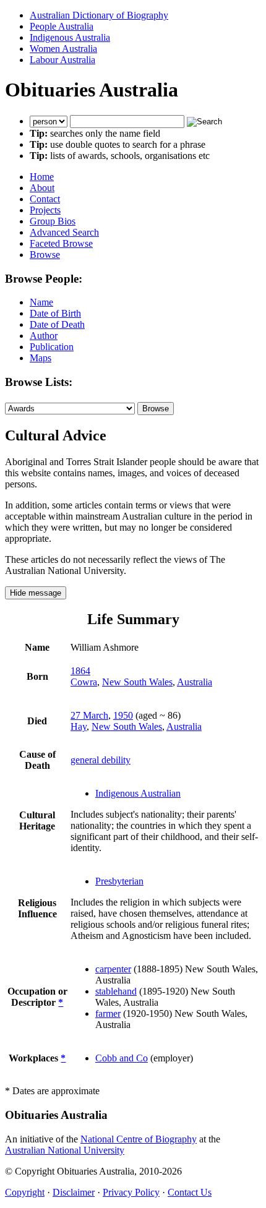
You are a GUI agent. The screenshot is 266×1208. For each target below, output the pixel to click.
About (42, 187)
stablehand (116, 991)
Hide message (35, 593)
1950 (123, 715)
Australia (194, 682)
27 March (89, 715)
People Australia (61, 26)
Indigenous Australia (70, 37)
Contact (45, 199)
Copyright (25, 1192)
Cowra (84, 682)
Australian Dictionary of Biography (99, 15)
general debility (101, 760)
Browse (45, 254)
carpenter (113, 969)
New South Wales (137, 682)
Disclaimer (74, 1192)
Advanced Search (64, 232)
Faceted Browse (61, 243)
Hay (79, 726)
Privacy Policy (131, 1192)
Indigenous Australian (138, 793)
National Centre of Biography (138, 1139)
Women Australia (63, 48)
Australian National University (64, 1150)
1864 (80, 671)
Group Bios (52, 221)
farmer (108, 1013)
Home (42, 176)
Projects (45, 210)
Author (44, 335)
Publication (52, 346)
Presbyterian (119, 881)
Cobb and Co (121, 1058)
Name (41, 302)
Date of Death (57, 324)
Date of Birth (55, 313)
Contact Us (190, 1192)
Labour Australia (62, 59)
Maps (40, 358)
